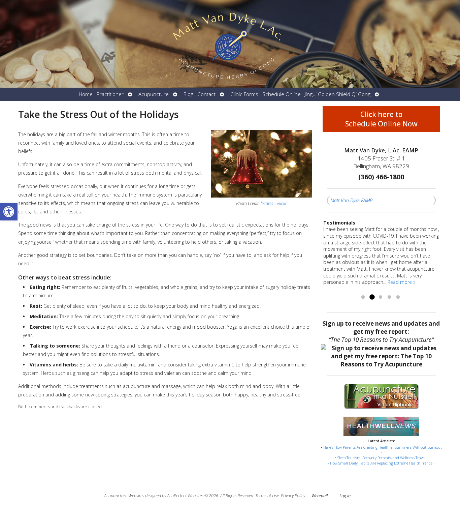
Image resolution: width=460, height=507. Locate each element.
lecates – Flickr (274, 203)
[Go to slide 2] (371, 297)
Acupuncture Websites (124, 496)
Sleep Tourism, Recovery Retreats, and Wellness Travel (381, 457)
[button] (9, 211)
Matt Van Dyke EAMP (351, 200)
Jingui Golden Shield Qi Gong (337, 94)
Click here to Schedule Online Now (381, 119)
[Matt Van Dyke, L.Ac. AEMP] (230, 44)
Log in (345, 496)
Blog (188, 94)
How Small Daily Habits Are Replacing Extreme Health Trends (381, 463)
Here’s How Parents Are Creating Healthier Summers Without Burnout (382, 447)
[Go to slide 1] (363, 297)
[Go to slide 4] (389, 297)
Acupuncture (153, 94)
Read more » (401, 282)
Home (86, 94)
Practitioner (110, 94)
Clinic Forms (244, 94)
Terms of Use (267, 496)
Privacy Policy (293, 496)
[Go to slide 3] (380, 297)
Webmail (319, 496)
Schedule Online (281, 94)
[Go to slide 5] (398, 297)
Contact (206, 94)
